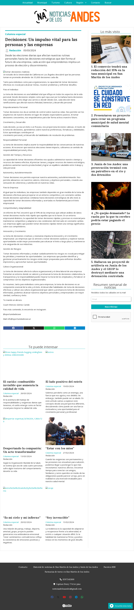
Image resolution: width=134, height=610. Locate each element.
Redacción (15, 50)
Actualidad (28, 2)
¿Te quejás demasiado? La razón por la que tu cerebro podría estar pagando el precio (110, 218)
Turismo (55, 2)
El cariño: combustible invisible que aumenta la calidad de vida (20, 385)
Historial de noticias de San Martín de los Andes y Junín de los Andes (65, 567)
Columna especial (15, 34)
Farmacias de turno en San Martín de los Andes (67, 572)
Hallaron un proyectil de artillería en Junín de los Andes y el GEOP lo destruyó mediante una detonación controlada (110, 269)
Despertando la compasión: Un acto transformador (22, 450)
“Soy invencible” (57, 517)
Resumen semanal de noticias (110, 286)
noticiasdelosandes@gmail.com (67, 589)
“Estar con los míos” (60, 448)
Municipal (42, 2)
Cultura (68, 2)
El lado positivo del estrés (64, 381)
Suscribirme (111, 307)
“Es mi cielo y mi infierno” (22, 517)
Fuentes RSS (109, 567)
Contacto (95, 2)
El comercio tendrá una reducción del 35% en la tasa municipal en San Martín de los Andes (109, 72)
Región (79, 2)
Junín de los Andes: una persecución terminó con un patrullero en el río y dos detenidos (109, 169)
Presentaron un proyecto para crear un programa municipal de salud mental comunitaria (110, 120)
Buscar (108, 2)
